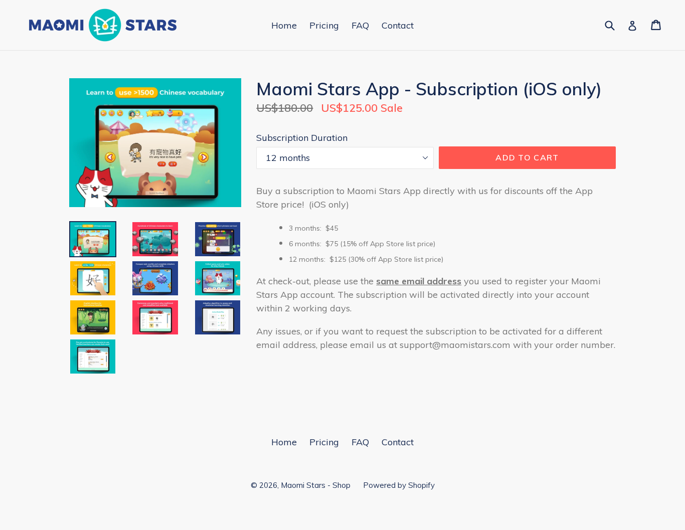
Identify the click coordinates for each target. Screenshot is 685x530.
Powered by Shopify (399, 485)
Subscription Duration (302, 137)
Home (284, 25)
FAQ (360, 25)
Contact (398, 25)
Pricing (324, 25)
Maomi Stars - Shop (316, 485)
